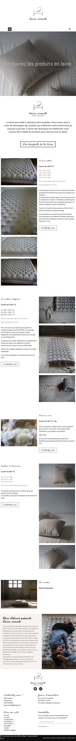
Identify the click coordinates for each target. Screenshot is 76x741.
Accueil (6, 715)
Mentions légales (10, 730)
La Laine (6, 717)
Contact (6, 728)
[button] (9, 29)
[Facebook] (35, 688)
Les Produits (8, 724)
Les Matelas (8, 722)
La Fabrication (9, 719)
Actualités (7, 726)
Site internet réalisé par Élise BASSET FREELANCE (59, 738)
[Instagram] (40, 688)
